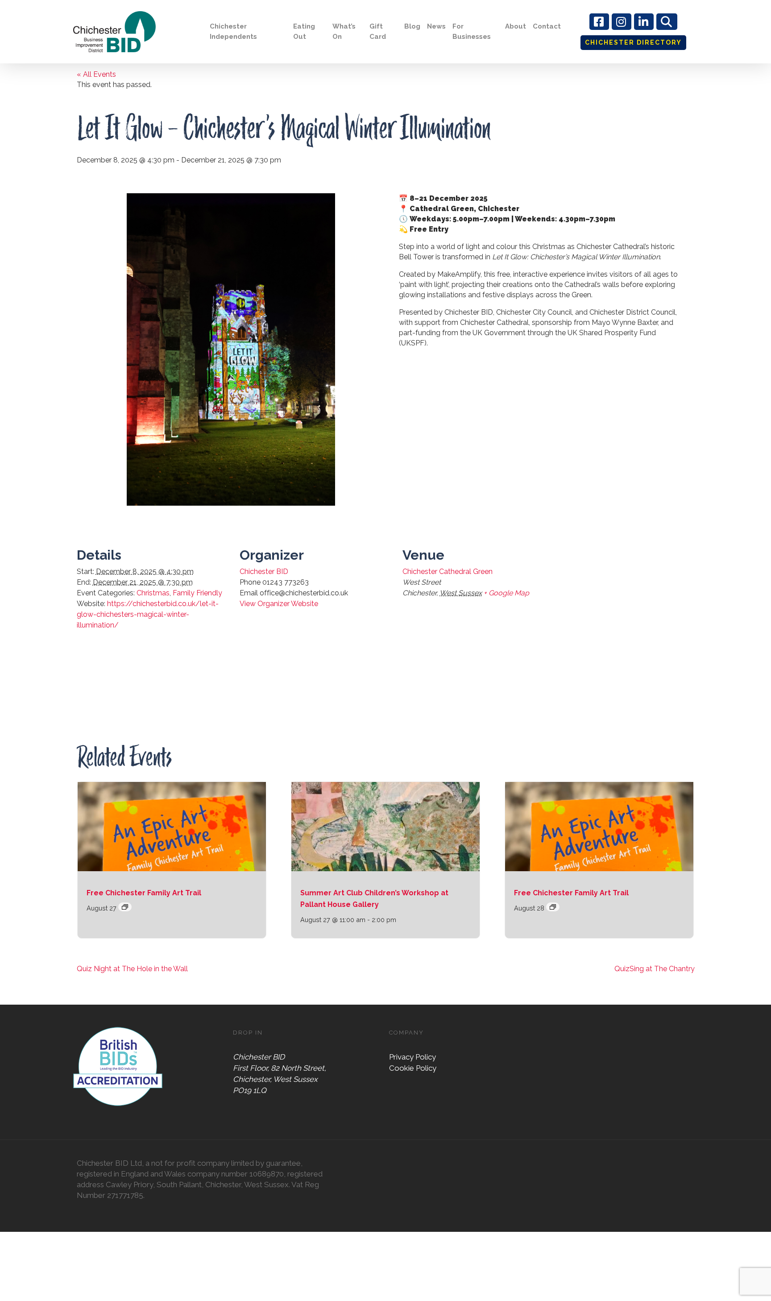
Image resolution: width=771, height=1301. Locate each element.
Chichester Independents (233, 31)
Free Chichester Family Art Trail (144, 893)
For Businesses (471, 31)
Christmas (153, 593)
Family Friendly (197, 593)
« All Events (96, 74)
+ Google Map (506, 593)
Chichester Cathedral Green (447, 571)
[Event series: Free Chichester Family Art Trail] (125, 907)
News (436, 26)
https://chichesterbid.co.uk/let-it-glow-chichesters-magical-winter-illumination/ (148, 614)
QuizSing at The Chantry (654, 968)
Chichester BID (264, 571)
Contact (547, 26)
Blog (412, 26)
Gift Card (377, 31)
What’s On (344, 31)
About (515, 26)
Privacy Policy (412, 1056)
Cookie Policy (412, 1068)
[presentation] (172, 826)
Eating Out (304, 31)
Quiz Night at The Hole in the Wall (132, 968)
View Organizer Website (279, 603)
